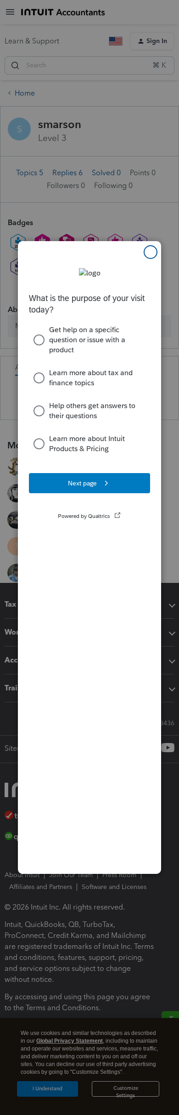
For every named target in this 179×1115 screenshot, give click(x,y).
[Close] (151, 252)
